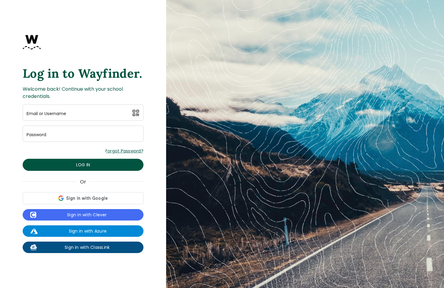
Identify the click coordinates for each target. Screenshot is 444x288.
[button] (136, 113)
